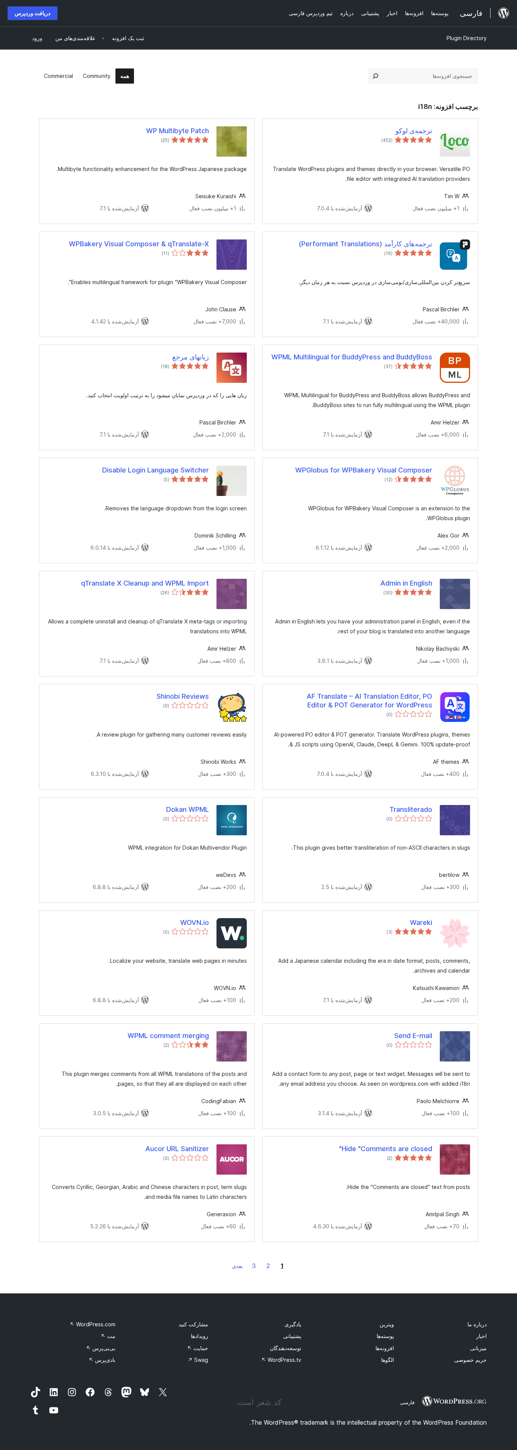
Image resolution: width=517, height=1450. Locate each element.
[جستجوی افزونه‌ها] (375, 76)
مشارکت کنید (193, 1324)
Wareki (421, 922)
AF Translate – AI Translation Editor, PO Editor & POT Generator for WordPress (369, 700)
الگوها (387, 1360)
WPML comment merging (168, 1036)
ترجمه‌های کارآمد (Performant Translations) (365, 244)
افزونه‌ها (384, 1348)
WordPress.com (92, 1324)
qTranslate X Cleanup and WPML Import (145, 583)
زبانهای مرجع (190, 357)
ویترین (387, 1324)
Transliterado (410, 809)
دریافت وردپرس (32, 13)
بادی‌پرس (102, 1360)
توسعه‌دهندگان (285, 1348)
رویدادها (199, 1336)
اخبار (481, 1336)
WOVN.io (194, 922)
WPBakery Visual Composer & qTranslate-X (139, 244)
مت (108, 1336)
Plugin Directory (467, 38)
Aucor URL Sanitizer (177, 1149)
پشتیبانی (292, 1336)
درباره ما (477, 1324)
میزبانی (478, 1348)
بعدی (237, 1266)
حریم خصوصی (470, 1360)
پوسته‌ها (385, 1336)
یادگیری (293, 1324)
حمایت (197, 1348)
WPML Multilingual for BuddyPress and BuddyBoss (351, 357)
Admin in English (406, 583)
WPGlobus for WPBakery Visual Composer (363, 470)
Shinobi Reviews (183, 696)
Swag (198, 1360)
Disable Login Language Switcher (155, 470)
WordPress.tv (281, 1360)
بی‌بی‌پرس (100, 1348)
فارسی (407, 1402)
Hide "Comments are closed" (385, 1149)
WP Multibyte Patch (177, 131)
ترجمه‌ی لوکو (414, 131)
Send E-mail (413, 1036)
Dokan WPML (187, 809)
